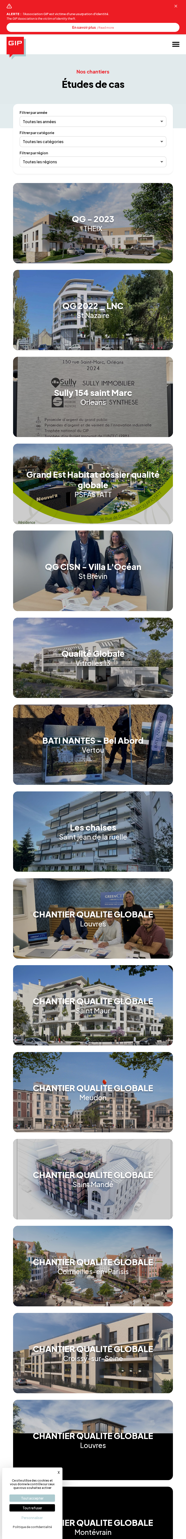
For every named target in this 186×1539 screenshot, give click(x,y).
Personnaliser (32, 1517)
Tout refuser (32, 1508)
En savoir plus (93, 27)
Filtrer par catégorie (37, 133)
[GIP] (16, 48)
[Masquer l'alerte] (175, 6)
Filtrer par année (33, 112)
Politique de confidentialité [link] (32, 1527)
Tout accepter (32, 1498)
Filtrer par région (34, 153)
